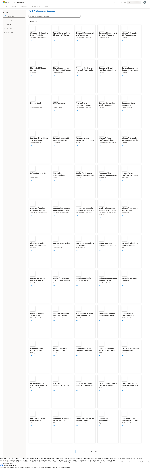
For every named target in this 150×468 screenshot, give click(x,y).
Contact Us (23, 467)
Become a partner (112, 458)
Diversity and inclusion (127, 462)
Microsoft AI (3, 462)
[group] (31, 40)
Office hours (33, 458)
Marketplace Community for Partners (61, 460)
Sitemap (17, 467)
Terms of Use (40, 467)
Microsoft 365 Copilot (66, 462)
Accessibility (138, 462)
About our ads (56, 467)
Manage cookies (65, 467)
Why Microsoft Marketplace (8, 458)
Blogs (17, 458)
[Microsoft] (7, 2)
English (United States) (6, 464)
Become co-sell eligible (44, 460)
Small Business (76, 462)
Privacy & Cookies (31, 467)
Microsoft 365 (30, 462)
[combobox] (55, 16)
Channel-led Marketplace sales (81, 460)
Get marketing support (129, 458)
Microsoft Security (12, 462)
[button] (30, 16)
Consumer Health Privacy (7, 467)
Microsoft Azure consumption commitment (82, 458)
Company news (99, 462)
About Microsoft (90, 462)
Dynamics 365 (22, 462)
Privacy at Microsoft (110, 462)
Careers (83, 462)
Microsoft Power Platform (42, 462)
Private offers (66, 458)
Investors (118, 462)
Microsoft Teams (54, 462)
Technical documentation (54, 458)
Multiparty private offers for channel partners (103, 460)
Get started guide (42, 458)
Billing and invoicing (101, 458)
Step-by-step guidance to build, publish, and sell (23, 460)
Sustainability (146, 462)
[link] (39, 41)
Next (96, 451)
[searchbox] (16, 16)
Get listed (120, 458)
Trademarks (48, 467)
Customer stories (24, 458)
